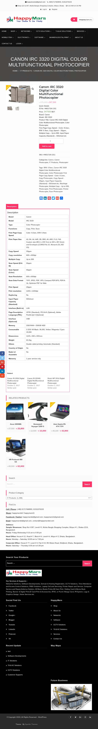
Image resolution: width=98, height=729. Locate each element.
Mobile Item (7, 37)
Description (12, 206)
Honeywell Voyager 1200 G (37, 425)
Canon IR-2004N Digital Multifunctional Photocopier (35, 380)
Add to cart (46, 146)
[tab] (11, 206)
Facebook (12, 606)
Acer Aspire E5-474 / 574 (59, 425)
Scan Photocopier (56, 191)
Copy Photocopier (46, 178)
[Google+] (2, 362)
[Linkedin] (2, 371)
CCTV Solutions (43, 31)
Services (80, 31)
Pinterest (12, 634)
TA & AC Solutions (63, 31)
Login (18, 43)
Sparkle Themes (31, 724)
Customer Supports (15, 675)
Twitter (11, 611)
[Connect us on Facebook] (70, 717)
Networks (25, 31)
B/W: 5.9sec (48, 168)
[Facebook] (2, 353)
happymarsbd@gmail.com (36, 2)
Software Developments (17, 656)
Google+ (12, 615)
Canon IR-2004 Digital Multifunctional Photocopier (15, 380)
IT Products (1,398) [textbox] (48, 498)
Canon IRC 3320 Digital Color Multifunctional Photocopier (53, 170)
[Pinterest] (2, 367)
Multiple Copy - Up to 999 (59, 186)
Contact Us (7, 43)
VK (10, 639)
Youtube (12, 625)
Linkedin (12, 629)
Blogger (12, 620)
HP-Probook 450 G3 (15, 461)
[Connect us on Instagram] (85, 717)
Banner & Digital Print (59, 37)
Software (39, 37)
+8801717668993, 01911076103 (60, 2)
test (9, 651)
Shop (13, 31)
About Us (79, 37)
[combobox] (49, 497)
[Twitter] (2, 358)
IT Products (26, 71)
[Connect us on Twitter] (75, 717)
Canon (51, 160)
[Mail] (2, 375)
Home (4, 31)
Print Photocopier (55, 189)
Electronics (23, 37)
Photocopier (63, 162)
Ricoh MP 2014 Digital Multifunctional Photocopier (56, 380)
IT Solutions (12, 661)
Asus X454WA (15, 424)
